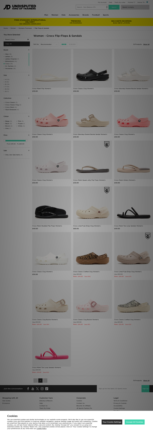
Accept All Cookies (134, 422)
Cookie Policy (42, 428)
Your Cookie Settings (112, 422)
